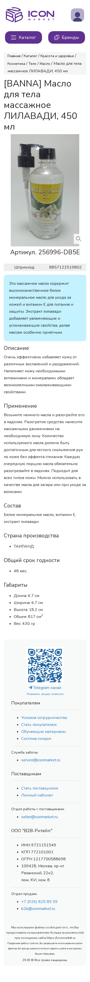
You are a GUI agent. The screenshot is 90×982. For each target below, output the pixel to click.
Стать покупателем (38, 724)
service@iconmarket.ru (40, 760)
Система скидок (36, 738)
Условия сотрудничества (44, 717)
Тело (32, 63)
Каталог (30, 56)
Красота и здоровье (57, 56)
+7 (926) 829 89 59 (39, 901)
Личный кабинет (37, 795)
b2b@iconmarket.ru (38, 908)
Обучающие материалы (43, 731)
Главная (14, 56)
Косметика (16, 63)
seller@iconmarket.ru (39, 817)
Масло (45, 63)
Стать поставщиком (39, 788)
